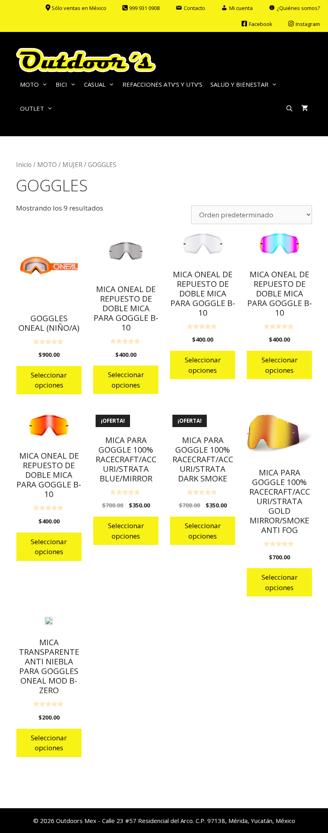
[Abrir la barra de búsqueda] (289, 108)
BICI (61, 84)
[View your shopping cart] (304, 108)
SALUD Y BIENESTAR (239, 84)
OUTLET (32, 108)
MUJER (72, 164)
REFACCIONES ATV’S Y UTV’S (162, 84)
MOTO (29, 84)
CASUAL (95, 84)
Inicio (24, 164)
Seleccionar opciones (49, 380)
